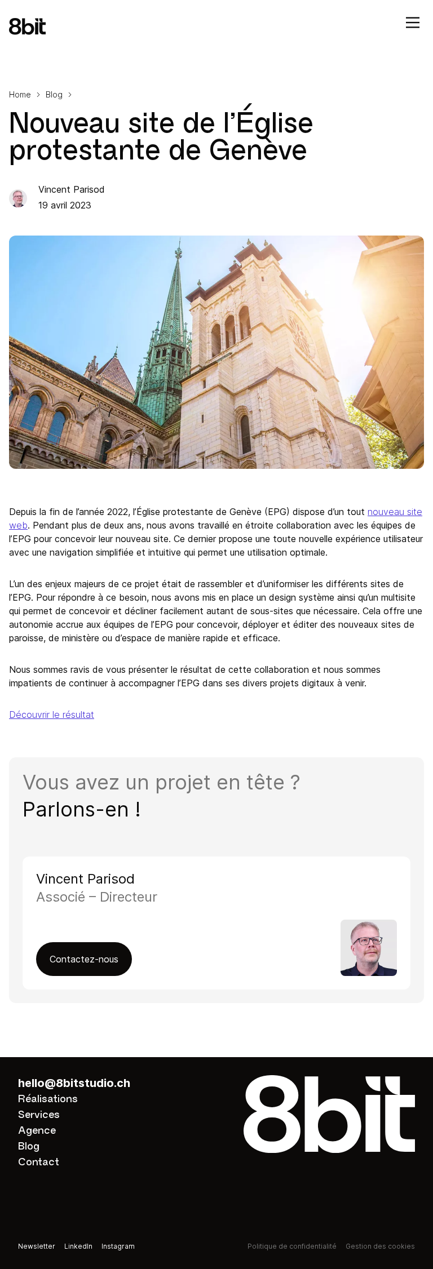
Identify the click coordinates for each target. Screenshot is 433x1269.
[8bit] (216, 26)
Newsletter (36, 1246)
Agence (37, 1130)
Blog (54, 94)
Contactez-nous (84, 959)
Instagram (118, 1246)
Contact (38, 1162)
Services (39, 1114)
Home (20, 94)
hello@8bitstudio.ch (74, 1083)
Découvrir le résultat (51, 714)
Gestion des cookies (380, 1246)
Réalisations (48, 1099)
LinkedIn (78, 1246)
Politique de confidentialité (292, 1246)
